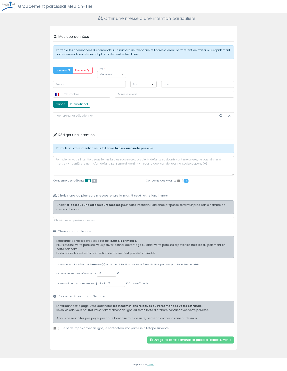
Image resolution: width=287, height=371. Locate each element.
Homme (62, 70)
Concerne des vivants (161, 180)
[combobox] (135, 115)
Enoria (150, 364)
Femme (81, 70)
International (79, 104)
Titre (100, 69)
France (60, 104)
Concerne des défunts (68, 180)
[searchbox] (144, 220)
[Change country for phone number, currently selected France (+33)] (58, 94)
